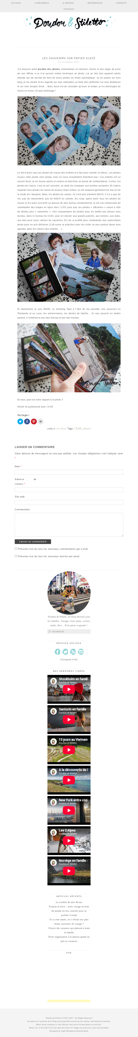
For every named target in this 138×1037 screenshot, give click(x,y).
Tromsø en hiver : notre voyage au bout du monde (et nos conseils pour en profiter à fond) (69, 910)
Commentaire (22, 509)
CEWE (63, 207)
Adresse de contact (25, 481)
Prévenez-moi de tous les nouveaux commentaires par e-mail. (53, 549)
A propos (68, 3)
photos (87, 428)
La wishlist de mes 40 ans (69, 902)
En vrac (61, 429)
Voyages (69, 9)
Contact (121, 3)
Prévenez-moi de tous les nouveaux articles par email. (49, 556)
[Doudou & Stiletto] (69, 27)
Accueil (16, 3)
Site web (20, 496)
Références (95, 3)
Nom (18, 466)
